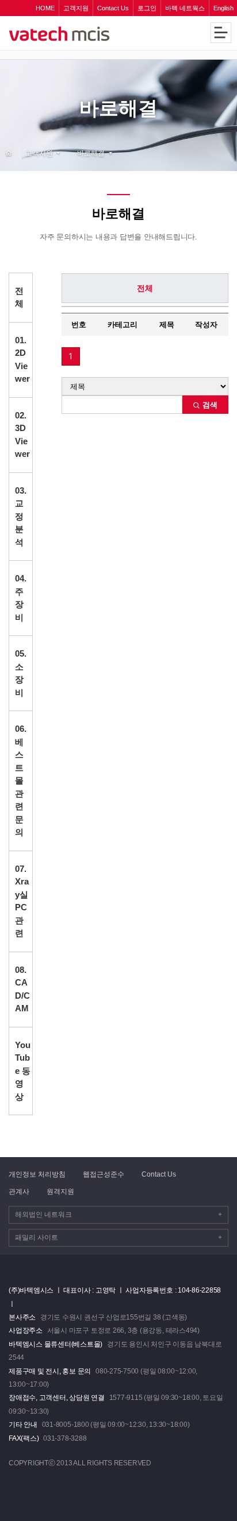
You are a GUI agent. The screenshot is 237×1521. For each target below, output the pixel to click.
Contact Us (159, 1174)
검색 (208, 405)
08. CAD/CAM (22, 989)
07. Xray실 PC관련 (22, 901)
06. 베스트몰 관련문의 (20, 780)
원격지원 (60, 1192)
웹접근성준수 (103, 1174)
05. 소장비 (20, 673)
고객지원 (39, 153)
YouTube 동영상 (22, 1070)
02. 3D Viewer (22, 434)
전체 (19, 297)
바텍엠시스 (79, 34)
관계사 (19, 1192)
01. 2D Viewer (22, 359)
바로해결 (91, 153)
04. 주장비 (20, 597)
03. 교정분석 (20, 516)
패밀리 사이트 (118, 1237)
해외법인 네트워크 (118, 1214)
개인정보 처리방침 (37, 1174)
